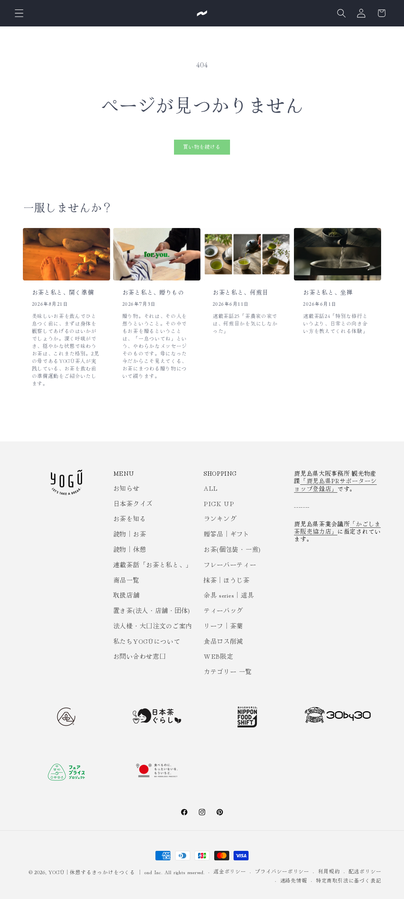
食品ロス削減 (223, 641)
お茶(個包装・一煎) (232, 549)
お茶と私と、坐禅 (328, 292)
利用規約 (329, 871)
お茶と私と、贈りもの (153, 292)
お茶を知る (129, 518)
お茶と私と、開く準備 (63, 292)
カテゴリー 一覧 (228, 671)
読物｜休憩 (129, 549)
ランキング (220, 518)
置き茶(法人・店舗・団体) (151, 610)
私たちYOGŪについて (146, 641)
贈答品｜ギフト (227, 533)
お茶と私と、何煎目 (240, 292)
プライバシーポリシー (282, 871)
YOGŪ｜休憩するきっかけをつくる (91, 872)
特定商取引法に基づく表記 (349, 880)
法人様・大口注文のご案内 (152, 625)
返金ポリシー (229, 871)
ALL (211, 488)
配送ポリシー (365, 871)
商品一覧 (126, 580)
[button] (19, 13)
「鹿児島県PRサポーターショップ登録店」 (335, 484)
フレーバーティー (230, 564)
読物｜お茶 (129, 533)
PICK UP (219, 503)
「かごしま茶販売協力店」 (337, 527)
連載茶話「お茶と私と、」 (152, 564)
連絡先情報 (293, 880)
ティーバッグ (223, 610)
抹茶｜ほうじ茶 (227, 580)
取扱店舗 (126, 595)
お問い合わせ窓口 (139, 656)
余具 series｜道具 (229, 595)
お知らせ (126, 488)
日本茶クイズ (133, 503)
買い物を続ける (202, 146)
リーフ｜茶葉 (223, 625)
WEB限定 (218, 656)
